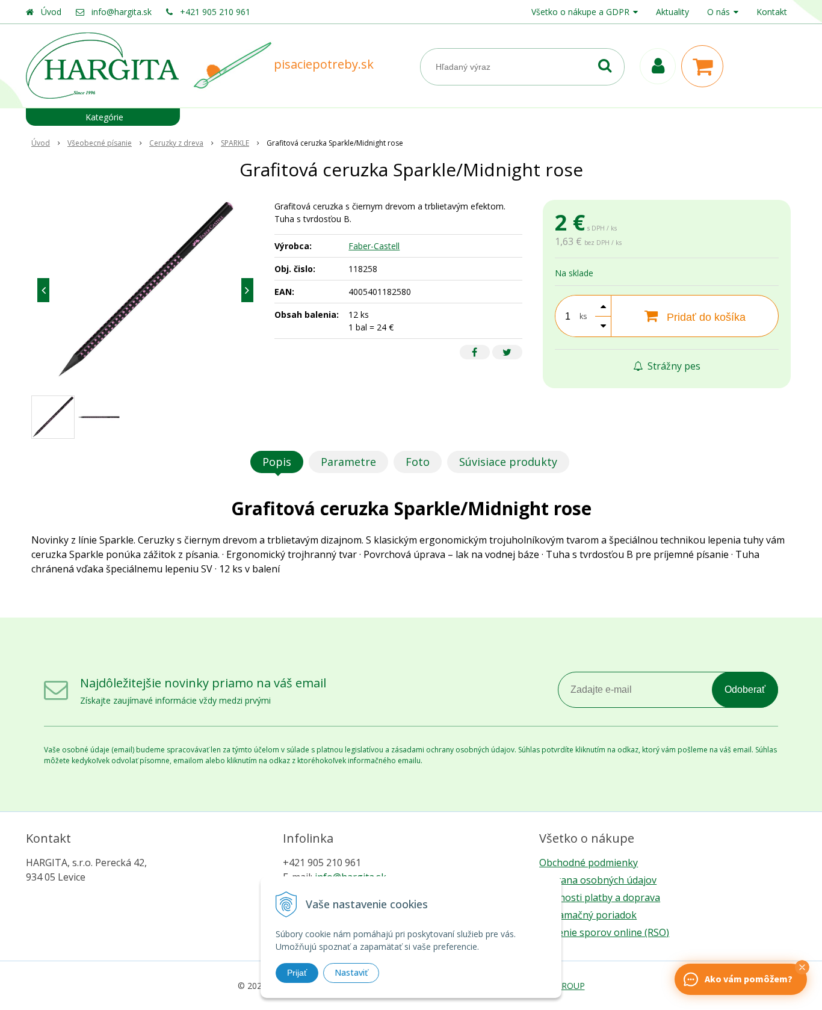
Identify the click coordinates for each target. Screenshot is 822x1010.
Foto (418, 461)
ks (583, 316)
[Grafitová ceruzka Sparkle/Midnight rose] (145, 290)
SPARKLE (235, 143)
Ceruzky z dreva (176, 143)
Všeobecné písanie (99, 143)
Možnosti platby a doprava (599, 897)
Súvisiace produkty (508, 461)
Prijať (297, 972)
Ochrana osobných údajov (598, 880)
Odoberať (745, 689)
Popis (276, 461)
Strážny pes (672, 366)
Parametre (348, 461)
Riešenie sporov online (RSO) (604, 932)
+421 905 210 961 (215, 11)
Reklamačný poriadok (588, 915)
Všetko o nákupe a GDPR (580, 11)
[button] (802, 967)
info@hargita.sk (121, 11)
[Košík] (705, 66)
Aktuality (672, 11)
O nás (718, 11)
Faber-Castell (374, 246)
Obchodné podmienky (588, 862)
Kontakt (771, 11)
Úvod (51, 11)
